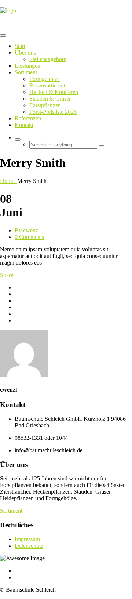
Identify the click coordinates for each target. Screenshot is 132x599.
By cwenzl (27, 230)
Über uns (25, 52)
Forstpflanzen (45, 105)
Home (8, 181)
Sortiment (26, 72)
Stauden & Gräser (50, 99)
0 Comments (29, 237)
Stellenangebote (47, 59)
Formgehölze (44, 79)
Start (20, 46)
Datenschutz (29, 546)
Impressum (27, 539)
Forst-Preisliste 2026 (53, 112)
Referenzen (28, 118)
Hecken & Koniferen (53, 92)
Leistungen (27, 66)
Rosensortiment (47, 85)
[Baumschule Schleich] (8, 10)
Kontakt (24, 125)
